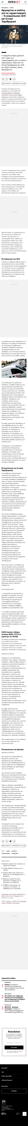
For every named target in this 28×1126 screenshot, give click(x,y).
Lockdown (14, 851)
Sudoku (4, 903)
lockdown (16, 93)
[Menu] (3, 2)
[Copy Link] (14, 79)
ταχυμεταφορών (7, 93)
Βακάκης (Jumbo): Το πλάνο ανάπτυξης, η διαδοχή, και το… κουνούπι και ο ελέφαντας (12, 880)
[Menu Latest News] (25, 2)
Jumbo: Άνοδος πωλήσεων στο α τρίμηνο (13, 869)
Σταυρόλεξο (23, 901)
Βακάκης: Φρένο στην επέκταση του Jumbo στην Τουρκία (14, 864)
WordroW (8, 903)
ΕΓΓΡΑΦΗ (14, 1091)
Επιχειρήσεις (5, 7)
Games (9, 901)
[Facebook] (3, 79)
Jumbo (11, 7)
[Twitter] (6, 79)
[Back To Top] (24, 1114)
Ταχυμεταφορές (6, 853)
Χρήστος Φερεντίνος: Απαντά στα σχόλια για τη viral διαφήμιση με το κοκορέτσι (14, 874)
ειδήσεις (16, 896)
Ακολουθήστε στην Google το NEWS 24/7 (13, 894)
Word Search (16, 903)
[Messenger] (10, 79)
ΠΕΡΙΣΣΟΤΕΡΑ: (6, 861)
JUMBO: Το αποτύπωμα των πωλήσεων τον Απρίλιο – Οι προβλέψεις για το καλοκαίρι (12, 886)
